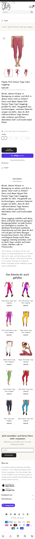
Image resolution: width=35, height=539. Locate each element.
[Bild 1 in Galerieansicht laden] (9, 73)
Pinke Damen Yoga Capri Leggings (9, 302)
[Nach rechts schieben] (31, 73)
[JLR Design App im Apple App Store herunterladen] (17, 485)
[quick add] (14, 282)
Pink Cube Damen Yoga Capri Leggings (26, 302)
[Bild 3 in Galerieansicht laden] (26, 73)
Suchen (32, 12)
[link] (3, 537)
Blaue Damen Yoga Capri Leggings (25, 420)
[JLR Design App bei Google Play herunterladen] (17, 490)
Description (17, 179)
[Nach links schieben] (3, 73)
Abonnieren (9, 455)
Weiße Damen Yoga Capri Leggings (9, 361)
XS (4, 138)
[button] (32, 6)
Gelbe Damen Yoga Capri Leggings (26, 331)
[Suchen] (24, 536)
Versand (9, 89)
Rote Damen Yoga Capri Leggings (26, 390)
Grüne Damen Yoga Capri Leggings (9, 390)
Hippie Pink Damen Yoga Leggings (25, 361)
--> (17, 268)
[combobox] (17, 12)
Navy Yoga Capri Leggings (9, 420)
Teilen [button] (6, 168)
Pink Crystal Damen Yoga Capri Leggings (9, 331)
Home (4, 27)
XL (28, 138)
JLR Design (20, 518)
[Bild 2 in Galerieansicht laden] (17, 73)
